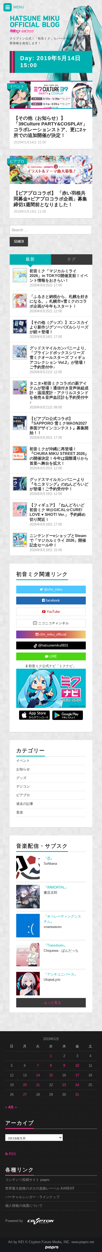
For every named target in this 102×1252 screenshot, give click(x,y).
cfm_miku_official (52, 634)
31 (77, 1095)
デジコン (23, 786)
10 (77, 1066)
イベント (17, 86)
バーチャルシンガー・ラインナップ (32, 1197)
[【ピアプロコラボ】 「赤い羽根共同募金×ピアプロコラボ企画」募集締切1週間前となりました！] (51, 170)
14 (38, 1075)
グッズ (21, 778)
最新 (30, 259)
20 (25, 1085)
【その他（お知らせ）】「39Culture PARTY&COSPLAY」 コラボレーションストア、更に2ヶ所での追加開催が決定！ (50, 127)
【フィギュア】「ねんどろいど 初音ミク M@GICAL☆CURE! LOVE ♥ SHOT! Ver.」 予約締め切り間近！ (58, 512)
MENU (18, 7)
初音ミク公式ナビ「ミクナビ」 (51, 666)
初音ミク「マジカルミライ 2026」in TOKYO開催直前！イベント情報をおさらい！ (59, 275)
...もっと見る (51, 1003)
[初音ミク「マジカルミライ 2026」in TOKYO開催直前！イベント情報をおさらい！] (19, 275)
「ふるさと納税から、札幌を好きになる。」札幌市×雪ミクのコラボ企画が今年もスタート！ (59, 301)
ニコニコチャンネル (53, 623)
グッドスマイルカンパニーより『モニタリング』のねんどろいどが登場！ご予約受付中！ (59, 484)
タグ (71, 259)
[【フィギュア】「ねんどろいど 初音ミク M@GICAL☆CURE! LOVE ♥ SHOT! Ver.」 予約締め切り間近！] (19, 509)
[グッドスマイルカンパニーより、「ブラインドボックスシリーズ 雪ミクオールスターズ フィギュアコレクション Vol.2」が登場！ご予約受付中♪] (19, 352)
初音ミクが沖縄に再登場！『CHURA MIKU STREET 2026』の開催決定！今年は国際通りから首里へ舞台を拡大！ (59, 456)
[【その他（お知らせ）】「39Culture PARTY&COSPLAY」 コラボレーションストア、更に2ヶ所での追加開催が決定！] (51, 95)
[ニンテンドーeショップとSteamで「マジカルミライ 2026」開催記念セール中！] (19, 539)
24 (77, 1085)
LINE (52, 656)
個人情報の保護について (24, 1206)
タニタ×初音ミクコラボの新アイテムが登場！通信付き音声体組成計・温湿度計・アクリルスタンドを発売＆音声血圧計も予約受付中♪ (59, 393)
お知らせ (23, 769)
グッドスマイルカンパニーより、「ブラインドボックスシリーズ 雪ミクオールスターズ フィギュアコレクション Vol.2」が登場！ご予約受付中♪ (59, 357)
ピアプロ (17, 161)
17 (77, 1075)
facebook (52, 600)
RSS (12, 1154)
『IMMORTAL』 (56, 887)
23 (64, 1085)
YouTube (53, 612)
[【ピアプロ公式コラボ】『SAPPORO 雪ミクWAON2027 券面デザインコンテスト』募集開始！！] (19, 422)
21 (38, 1085)
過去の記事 (24, 804)
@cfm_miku (52, 589)
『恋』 (49, 858)
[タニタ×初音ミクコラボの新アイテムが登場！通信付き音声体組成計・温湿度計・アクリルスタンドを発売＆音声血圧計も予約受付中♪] (19, 387)
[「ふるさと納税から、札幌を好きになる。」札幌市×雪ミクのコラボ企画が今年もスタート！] (19, 300)
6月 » (13, 1107)
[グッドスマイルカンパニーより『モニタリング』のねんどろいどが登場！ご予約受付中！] (19, 483)
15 (51, 1075)
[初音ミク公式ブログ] (34, 25)
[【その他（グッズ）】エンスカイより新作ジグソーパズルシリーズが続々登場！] (19, 326)
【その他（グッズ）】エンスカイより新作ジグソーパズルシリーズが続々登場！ (59, 327)
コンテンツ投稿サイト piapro (27, 1180)
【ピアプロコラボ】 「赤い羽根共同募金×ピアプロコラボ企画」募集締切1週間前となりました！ (50, 199)
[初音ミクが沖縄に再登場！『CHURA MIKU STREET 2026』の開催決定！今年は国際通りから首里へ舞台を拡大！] (19, 453)
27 (25, 1095)
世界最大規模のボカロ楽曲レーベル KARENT (40, 1188)
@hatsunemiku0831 (52, 645)
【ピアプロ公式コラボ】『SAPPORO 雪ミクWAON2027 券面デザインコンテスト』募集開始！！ (59, 425)
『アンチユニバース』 (61, 974)
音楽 (19, 812)
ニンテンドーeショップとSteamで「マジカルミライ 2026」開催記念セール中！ (58, 540)
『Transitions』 (55, 945)
